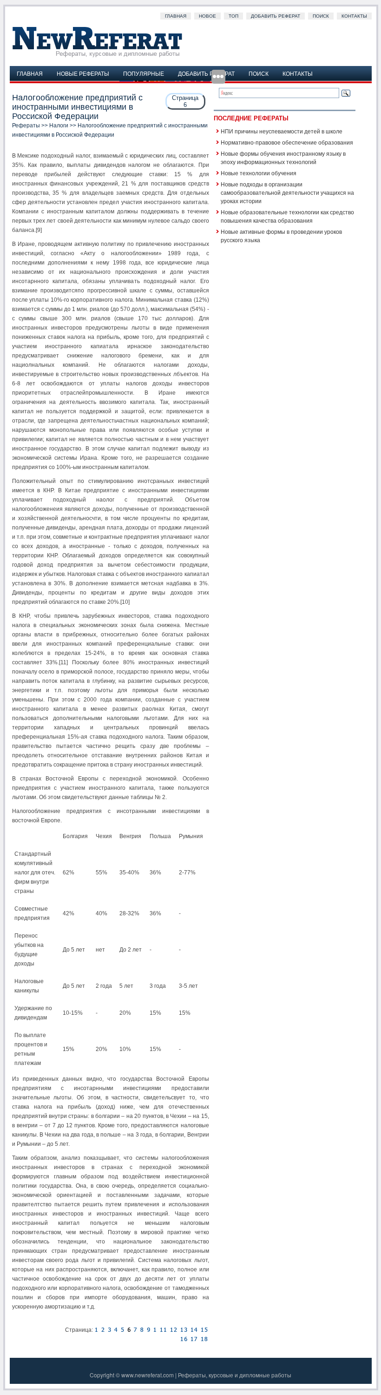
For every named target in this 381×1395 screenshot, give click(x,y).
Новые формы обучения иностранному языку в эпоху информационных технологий (283, 157)
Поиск (321, 16)
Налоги (58, 125)
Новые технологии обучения (258, 173)
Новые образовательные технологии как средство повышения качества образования (287, 216)
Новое (207, 16)
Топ (233, 16)
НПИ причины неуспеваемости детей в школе (281, 131)
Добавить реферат (275, 16)
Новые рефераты (83, 73)
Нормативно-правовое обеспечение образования (287, 142)
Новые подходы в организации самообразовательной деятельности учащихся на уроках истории (287, 192)
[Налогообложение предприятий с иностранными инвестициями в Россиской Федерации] (96, 1330)
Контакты (354, 16)
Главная (175, 16)
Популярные (143, 73)
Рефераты (26, 125)
